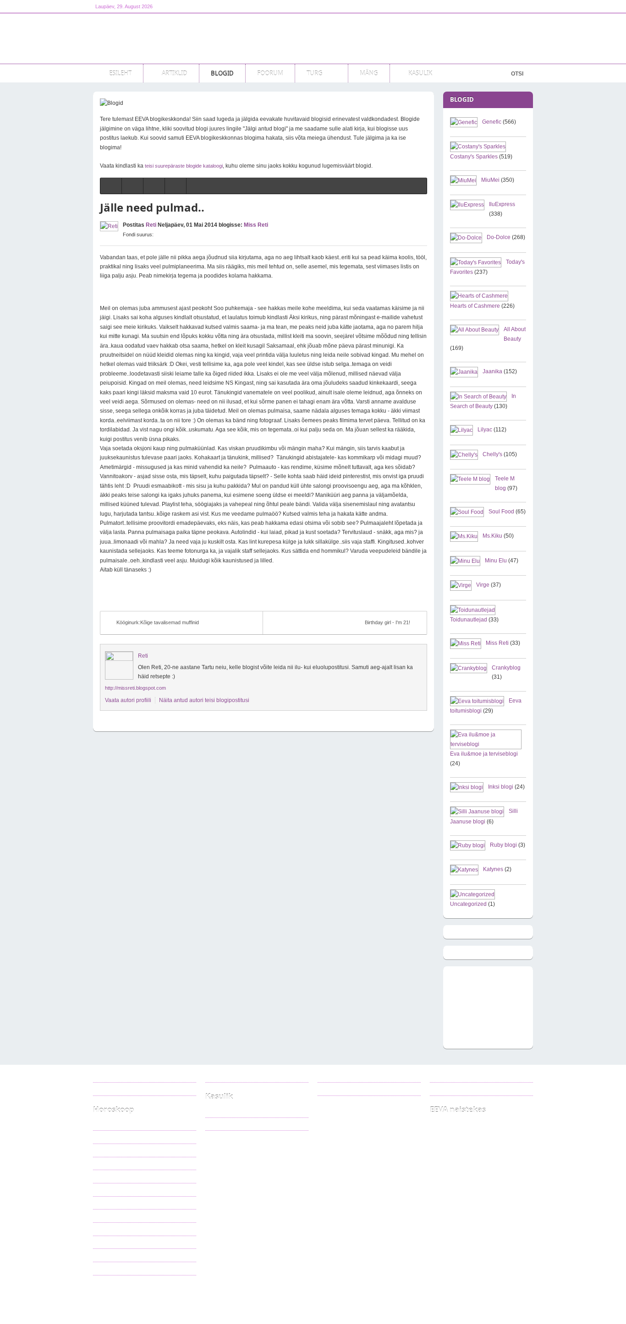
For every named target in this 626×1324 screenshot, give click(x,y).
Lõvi (105, 1176)
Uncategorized (468, 904)
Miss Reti (256, 225)
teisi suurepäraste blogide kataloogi (184, 166)
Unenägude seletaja (235, 1124)
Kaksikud (111, 1150)
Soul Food (501, 511)
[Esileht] (110, 186)
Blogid (173, 1298)
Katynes (493, 869)
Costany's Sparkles (474, 156)
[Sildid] (154, 186)
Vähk (106, 1163)
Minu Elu (496, 560)
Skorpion (111, 1215)
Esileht (143, 1298)
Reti (151, 225)
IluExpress (502, 204)
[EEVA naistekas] (152, 38)
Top (522, 1298)
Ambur (108, 1228)
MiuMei (490, 180)
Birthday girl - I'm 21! (387, 622)
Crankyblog (506, 668)
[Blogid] (132, 186)
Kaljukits (110, 1242)
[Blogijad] (175, 186)
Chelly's (492, 454)
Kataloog (222, 1110)
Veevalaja (111, 1255)
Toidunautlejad (468, 619)
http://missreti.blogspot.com (135, 688)
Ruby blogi (503, 845)
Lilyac (485, 429)
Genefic (491, 122)
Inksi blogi (500, 787)
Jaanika (492, 371)
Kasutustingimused (122, 1088)
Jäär (106, 1124)
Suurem (157, 234)
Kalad (107, 1268)
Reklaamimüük (117, 1076)
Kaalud (108, 1202)
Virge (482, 585)
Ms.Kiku (492, 536)
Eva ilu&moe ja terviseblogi (484, 754)
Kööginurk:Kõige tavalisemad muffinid (157, 622)
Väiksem (164, 234)
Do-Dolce (499, 237)
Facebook (341, 1076)
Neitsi (107, 1189)
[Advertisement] (366, 38)
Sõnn (106, 1136)
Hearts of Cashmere (475, 306)
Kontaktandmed (230, 1076)
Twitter (337, 1088)
